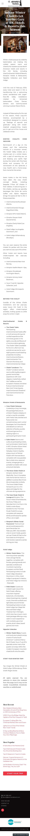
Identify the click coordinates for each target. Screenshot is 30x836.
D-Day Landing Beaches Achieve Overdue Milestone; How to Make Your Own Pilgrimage (14, 733)
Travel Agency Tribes (23, 829)
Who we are (5, 801)
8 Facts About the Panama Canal (13, 745)
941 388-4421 (7, 795)
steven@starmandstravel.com (11, 797)
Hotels (18, 33)
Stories (3, 805)
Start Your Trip (15, 773)
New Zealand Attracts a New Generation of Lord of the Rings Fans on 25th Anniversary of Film (14, 710)
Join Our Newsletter (20, 834)
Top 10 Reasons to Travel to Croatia (14, 754)
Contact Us (5, 803)
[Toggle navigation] (2, 3)
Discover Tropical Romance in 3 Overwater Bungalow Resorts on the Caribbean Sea (15, 759)
